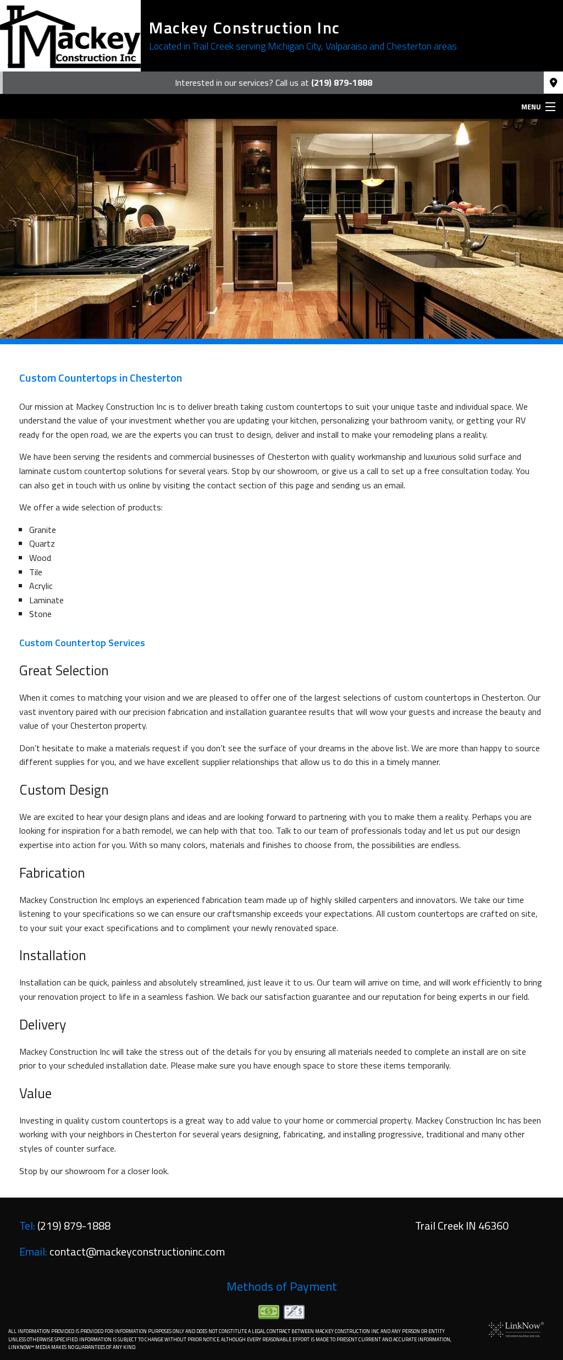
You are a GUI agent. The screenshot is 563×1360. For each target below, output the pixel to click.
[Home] (70, 35)
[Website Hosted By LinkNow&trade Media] (516, 1328)
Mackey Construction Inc (244, 27)
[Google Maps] (553, 83)
